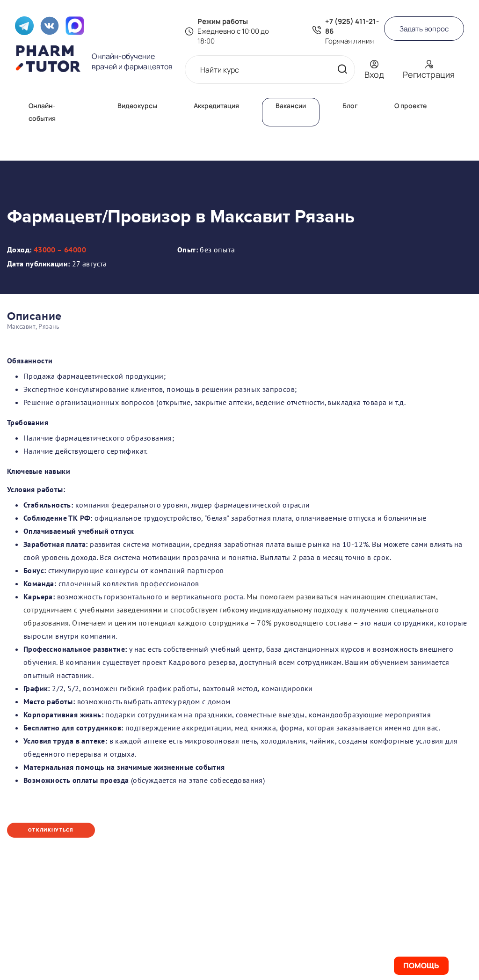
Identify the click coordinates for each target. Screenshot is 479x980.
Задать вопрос (424, 29)
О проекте (410, 105)
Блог (350, 105)
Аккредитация (216, 105)
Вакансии (291, 105)
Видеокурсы (137, 105)
